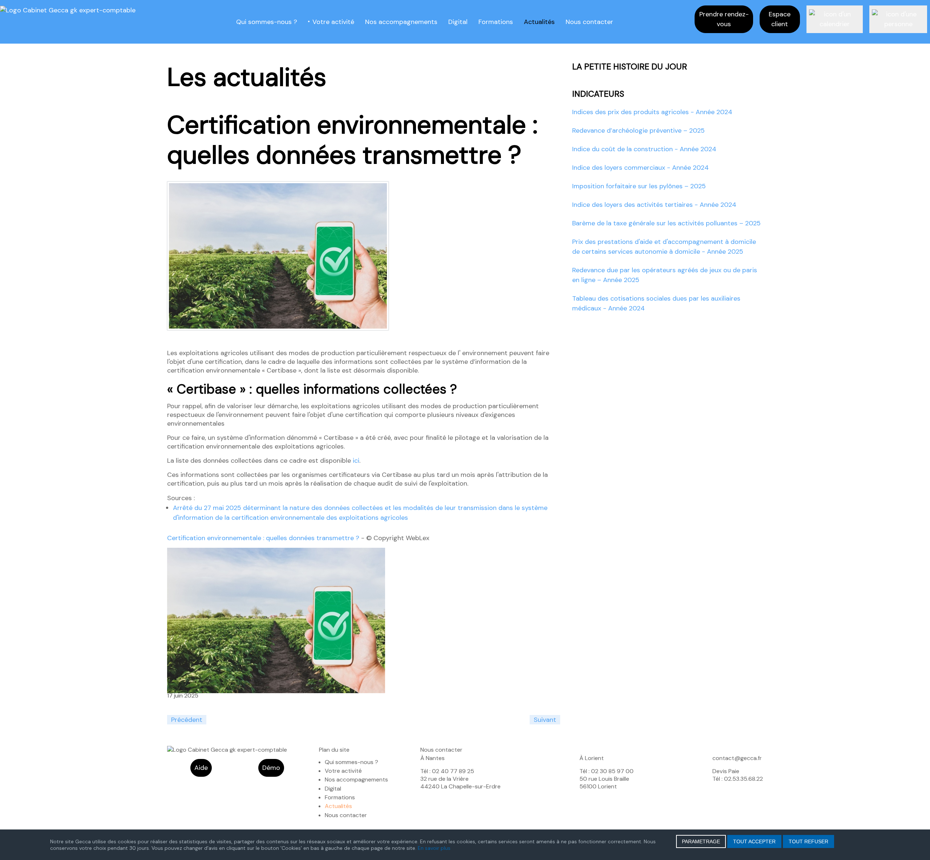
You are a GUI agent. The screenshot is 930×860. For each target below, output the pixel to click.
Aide (201, 767)
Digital (458, 21)
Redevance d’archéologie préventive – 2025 (638, 130)
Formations (495, 21)
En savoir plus (434, 848)
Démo (271, 767)
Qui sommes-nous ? (266, 21)
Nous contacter (589, 21)
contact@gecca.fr (737, 758)
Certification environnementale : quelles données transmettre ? (264, 538)
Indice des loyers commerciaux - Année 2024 (640, 167)
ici (356, 460)
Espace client (779, 19)
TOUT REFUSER (808, 841)
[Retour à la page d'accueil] (68, 9)
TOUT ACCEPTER (754, 841)
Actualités (539, 21)
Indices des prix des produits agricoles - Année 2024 (652, 112)
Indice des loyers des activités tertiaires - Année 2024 (654, 204)
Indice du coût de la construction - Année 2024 (644, 149)
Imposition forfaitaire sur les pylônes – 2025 (639, 186)
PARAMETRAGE (701, 841)
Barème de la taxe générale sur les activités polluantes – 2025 (666, 223)
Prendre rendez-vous (724, 19)
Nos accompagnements (401, 21)
